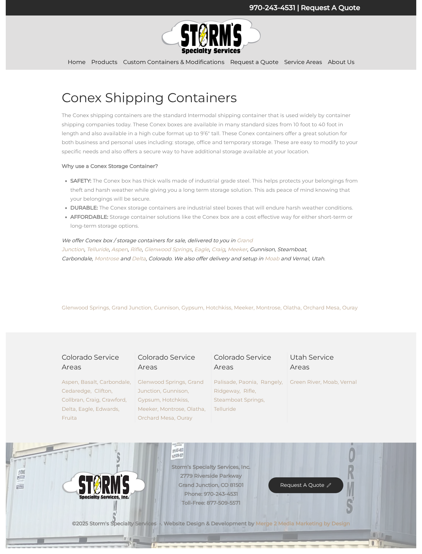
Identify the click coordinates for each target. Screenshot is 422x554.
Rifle (136, 249)
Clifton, (103, 391)
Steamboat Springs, (239, 400)
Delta (139, 258)
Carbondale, (114, 382)
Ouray (350, 308)
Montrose (106, 258)
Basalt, (88, 382)
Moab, (330, 382)
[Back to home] (211, 36)
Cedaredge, (78, 391)
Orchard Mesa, (322, 308)
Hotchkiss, (220, 308)
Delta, (70, 409)
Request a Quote (254, 62)
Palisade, (225, 382)
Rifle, (249, 391)
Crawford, (114, 400)
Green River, (306, 382)
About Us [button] (341, 62)
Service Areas (303, 62)
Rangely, (271, 382)
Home (77, 62)
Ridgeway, (227, 391)
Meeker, (245, 308)
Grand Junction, (133, 308)
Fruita (69, 418)
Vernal (348, 382)
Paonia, (248, 382)
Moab (272, 258)
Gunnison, (167, 308)
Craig (218, 249)
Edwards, (107, 409)
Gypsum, (193, 308)
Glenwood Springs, (87, 308)
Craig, (94, 400)
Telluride (98, 249)
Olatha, (293, 308)
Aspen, (70, 382)
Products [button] (104, 62)
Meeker (237, 249)
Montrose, (269, 308)
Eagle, (87, 409)
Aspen (119, 249)
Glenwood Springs (168, 249)
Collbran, (74, 400)
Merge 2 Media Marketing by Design (303, 523)
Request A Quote (330, 7)
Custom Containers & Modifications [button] (173, 62)
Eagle (201, 249)
